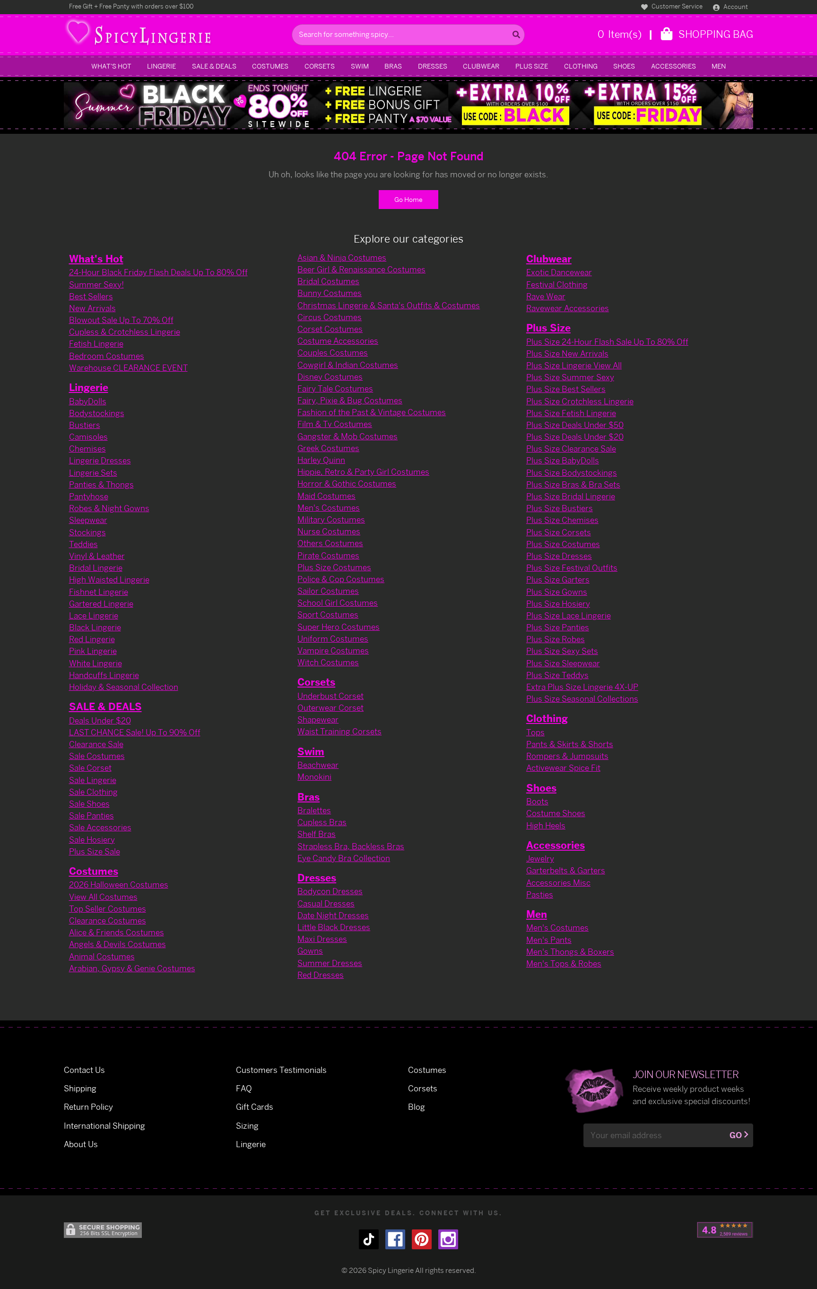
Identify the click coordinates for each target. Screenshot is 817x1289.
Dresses (432, 66)
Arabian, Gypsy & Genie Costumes (132, 968)
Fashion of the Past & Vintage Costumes (371, 412)
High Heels (545, 825)
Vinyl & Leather (97, 556)
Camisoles (88, 437)
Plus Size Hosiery (558, 604)
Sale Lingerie (92, 780)
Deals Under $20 (100, 720)
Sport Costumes (327, 614)
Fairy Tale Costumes (335, 388)
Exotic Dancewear (559, 272)
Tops (535, 732)
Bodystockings (96, 413)
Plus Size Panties (557, 627)
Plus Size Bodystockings (571, 473)
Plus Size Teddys (557, 675)
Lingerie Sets (93, 473)
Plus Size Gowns (556, 592)
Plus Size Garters (558, 579)
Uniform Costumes (332, 639)
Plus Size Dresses (559, 556)
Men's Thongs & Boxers (570, 952)
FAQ (244, 1088)
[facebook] (395, 1239)
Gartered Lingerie (101, 604)
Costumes (270, 66)
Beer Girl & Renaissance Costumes (361, 269)
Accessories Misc (558, 883)
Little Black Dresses (333, 927)
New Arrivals (92, 308)
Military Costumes (331, 519)
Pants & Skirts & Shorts (569, 744)
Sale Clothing (93, 792)
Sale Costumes (97, 756)
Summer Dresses (329, 963)
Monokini (314, 777)
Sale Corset (90, 768)
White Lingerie (95, 663)
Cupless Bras (322, 822)
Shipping (80, 1088)
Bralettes (314, 810)
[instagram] (448, 1239)
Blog (416, 1107)
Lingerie (161, 66)
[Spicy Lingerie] (175, 34)
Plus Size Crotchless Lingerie (580, 401)
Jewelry (540, 858)
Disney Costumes (330, 377)
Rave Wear (545, 296)
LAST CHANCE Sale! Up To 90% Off (134, 732)
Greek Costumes (328, 448)
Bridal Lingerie (95, 568)
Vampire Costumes (333, 650)
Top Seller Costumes (107, 909)
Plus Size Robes (555, 639)
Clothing (581, 66)
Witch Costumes (328, 662)
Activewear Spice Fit (563, 768)
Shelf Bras (316, 834)
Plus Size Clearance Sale (571, 448)
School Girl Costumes (337, 603)
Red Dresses (320, 975)
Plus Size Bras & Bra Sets (573, 484)
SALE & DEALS (214, 66)
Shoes (624, 66)
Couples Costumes (332, 352)
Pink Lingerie (93, 651)
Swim (360, 66)
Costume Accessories (337, 341)
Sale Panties (91, 815)
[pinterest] (422, 1239)
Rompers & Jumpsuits (567, 756)
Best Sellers (91, 296)
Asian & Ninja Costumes (341, 257)
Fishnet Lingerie (98, 592)
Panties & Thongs (101, 484)
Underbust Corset (330, 696)
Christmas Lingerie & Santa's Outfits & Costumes (388, 305)
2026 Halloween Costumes (118, 884)
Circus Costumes (329, 317)
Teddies (83, 544)
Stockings (87, 532)
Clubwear (481, 66)
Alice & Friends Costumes (116, 932)
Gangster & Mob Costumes (347, 436)
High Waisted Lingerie (109, 579)
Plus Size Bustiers (559, 508)
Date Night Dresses (333, 915)
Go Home (408, 199)
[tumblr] (369, 1239)
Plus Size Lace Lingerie (568, 615)
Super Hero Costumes (338, 627)
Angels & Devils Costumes (117, 944)
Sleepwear (88, 520)
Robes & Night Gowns (109, 508)
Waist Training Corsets (339, 731)
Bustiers (84, 425)
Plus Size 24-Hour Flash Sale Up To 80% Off (607, 342)
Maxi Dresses (322, 939)
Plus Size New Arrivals (567, 353)
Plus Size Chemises (562, 520)
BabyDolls (87, 401)
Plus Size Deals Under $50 (575, 425)
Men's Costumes (328, 508)
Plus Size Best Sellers (566, 389)
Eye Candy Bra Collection (343, 858)
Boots (537, 801)
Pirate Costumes (328, 555)
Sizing (247, 1126)
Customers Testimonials (281, 1070)
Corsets (319, 66)
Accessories (673, 66)
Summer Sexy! (96, 284)
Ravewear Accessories (567, 308)
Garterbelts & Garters (565, 870)
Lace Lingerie (93, 615)
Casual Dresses (326, 903)
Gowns (310, 951)
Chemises (87, 448)
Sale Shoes (89, 804)
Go (736, 1135)
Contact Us (84, 1070)
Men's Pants (549, 940)
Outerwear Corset (330, 708)
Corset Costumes (330, 329)
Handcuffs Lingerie (104, 675)
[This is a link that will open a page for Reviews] (725, 1230)
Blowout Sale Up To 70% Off (121, 320)
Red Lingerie (92, 639)
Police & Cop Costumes (340, 579)
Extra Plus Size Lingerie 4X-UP (582, 687)
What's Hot (111, 66)
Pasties (539, 894)
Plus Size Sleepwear (563, 663)
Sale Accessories (100, 827)
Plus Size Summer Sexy (570, 377)
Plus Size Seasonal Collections (582, 699)
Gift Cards (254, 1107)
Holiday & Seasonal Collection (123, 687)
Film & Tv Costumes (334, 424)
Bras (393, 66)
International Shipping (104, 1126)
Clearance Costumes (107, 920)
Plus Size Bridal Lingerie (570, 496)
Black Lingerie (95, 627)
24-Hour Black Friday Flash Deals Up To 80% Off (158, 272)
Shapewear (318, 719)
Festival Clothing (557, 284)
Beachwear (318, 765)
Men (719, 66)
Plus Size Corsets (558, 532)
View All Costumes (103, 897)
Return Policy (88, 1107)
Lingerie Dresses (100, 460)
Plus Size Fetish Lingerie (571, 413)
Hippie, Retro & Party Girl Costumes (363, 472)
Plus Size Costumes (334, 567)
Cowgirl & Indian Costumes (347, 365)
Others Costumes (330, 543)
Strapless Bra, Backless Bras (350, 846)
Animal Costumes (102, 956)
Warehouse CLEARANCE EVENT (128, 368)
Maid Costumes (326, 496)
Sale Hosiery (92, 840)
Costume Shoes (555, 813)
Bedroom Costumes (106, 356)
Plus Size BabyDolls (562, 460)
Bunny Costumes (329, 293)
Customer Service (676, 6)
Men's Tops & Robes (563, 963)
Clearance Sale (96, 744)
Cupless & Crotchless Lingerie (124, 332)
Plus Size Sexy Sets (562, 651)
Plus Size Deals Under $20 (575, 437)
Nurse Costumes (328, 531)
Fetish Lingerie (96, 343)
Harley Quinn (321, 460)
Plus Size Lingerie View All (574, 365)
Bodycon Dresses (330, 891)
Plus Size (531, 66)
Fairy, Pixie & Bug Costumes (349, 400)
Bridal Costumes (328, 281)
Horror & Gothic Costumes (346, 483)
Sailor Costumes (328, 591)
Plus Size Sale (94, 851)
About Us (81, 1144)
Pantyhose (88, 496)
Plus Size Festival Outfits (571, 568)
